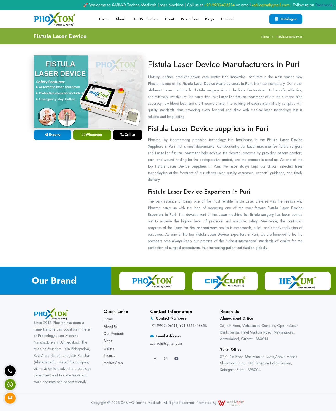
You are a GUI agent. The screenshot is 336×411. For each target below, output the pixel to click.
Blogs (209, 18)
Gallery (109, 348)
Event (169, 18)
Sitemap (110, 355)
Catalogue (288, 19)
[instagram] (166, 358)
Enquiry (54, 134)
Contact (227, 18)
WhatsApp (93, 134)
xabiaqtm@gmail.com (253, 5)
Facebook (306, 5)
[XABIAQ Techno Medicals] (54, 18)
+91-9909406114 (203, 5)
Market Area (113, 363)
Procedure (189, 18)
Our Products (143, 18)
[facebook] (155, 358)
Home (104, 18)
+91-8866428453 (193, 325)
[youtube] (176, 358)
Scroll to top (10, 206)
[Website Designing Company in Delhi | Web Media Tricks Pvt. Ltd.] (231, 402)
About (120, 18)
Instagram (327, 5)
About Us (111, 326)
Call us (129, 134)
